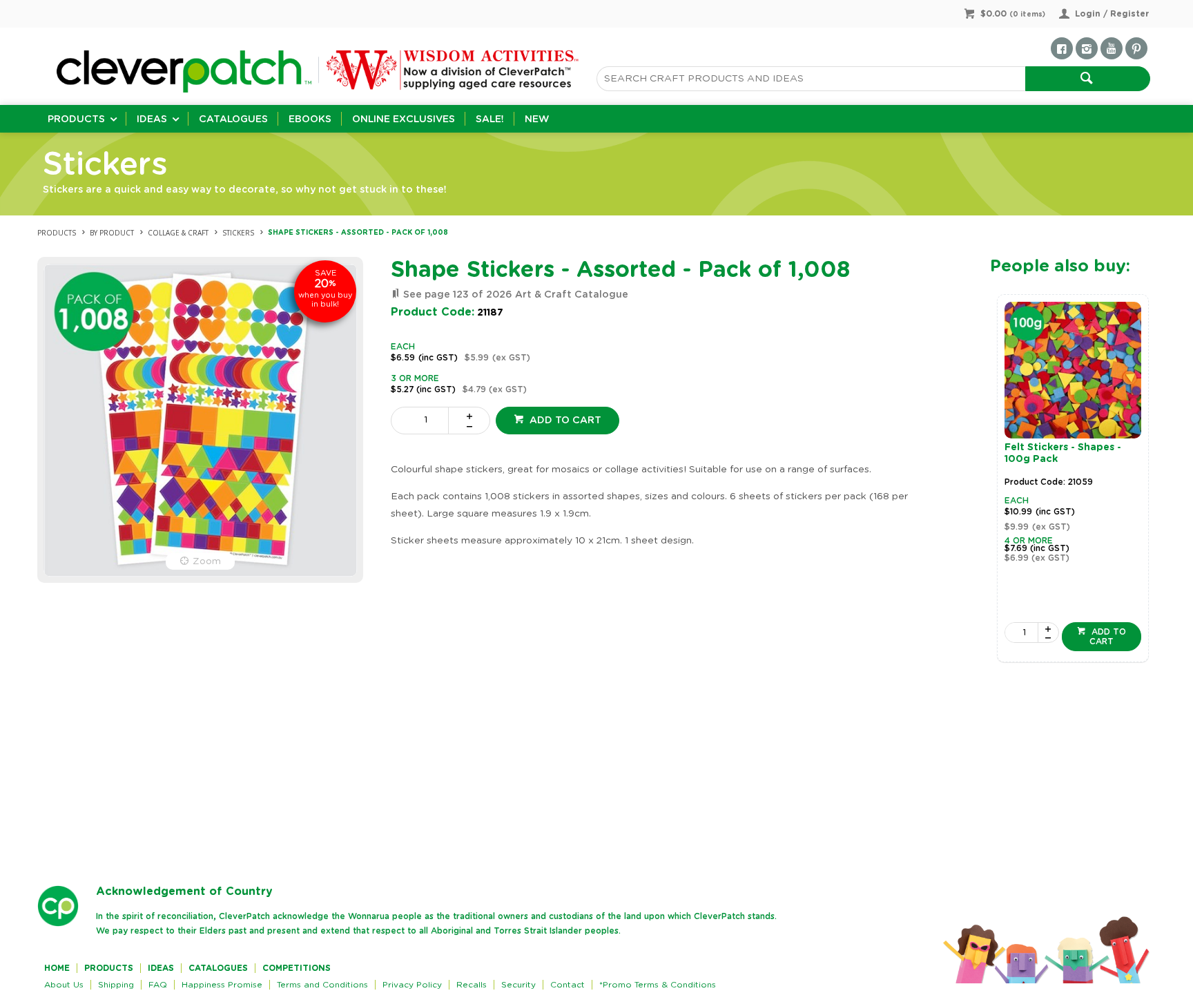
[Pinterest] (1136, 48)
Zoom (207, 561)
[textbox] (810, 78)
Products (76, 119)
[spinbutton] (422, 420)
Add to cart (564, 420)
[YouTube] (1111, 48)
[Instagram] (1087, 48)
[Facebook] (1062, 48)
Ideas (152, 119)
